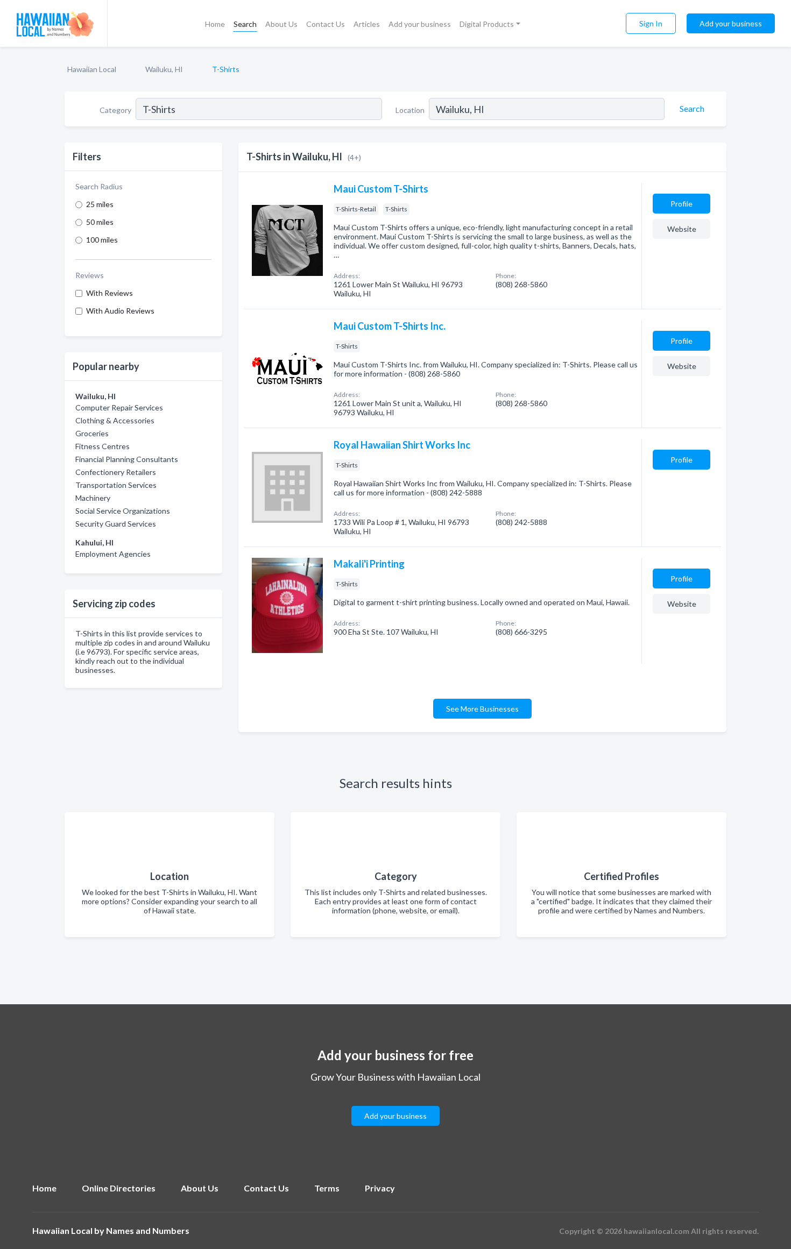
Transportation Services (116, 484)
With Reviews (109, 292)
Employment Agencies (113, 553)
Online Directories (119, 1188)
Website (681, 228)
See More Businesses (482, 708)
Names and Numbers (147, 1230)
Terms (327, 1188)
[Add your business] (395, 1103)
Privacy (380, 1188)
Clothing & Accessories (114, 420)
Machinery (92, 497)
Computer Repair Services (119, 407)
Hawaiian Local (91, 69)
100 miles (102, 239)
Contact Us (325, 24)
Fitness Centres (102, 446)
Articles (367, 24)
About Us (281, 24)
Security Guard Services (115, 523)
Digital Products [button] (487, 24)
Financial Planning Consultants (126, 459)
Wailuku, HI (164, 69)
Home (215, 24)
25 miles (100, 204)
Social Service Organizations (122, 510)
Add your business (420, 24)
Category (115, 110)
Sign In (650, 23)
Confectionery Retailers (115, 472)
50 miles (100, 221)
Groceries (92, 433)
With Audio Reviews (120, 310)
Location (410, 110)
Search (245, 24)
